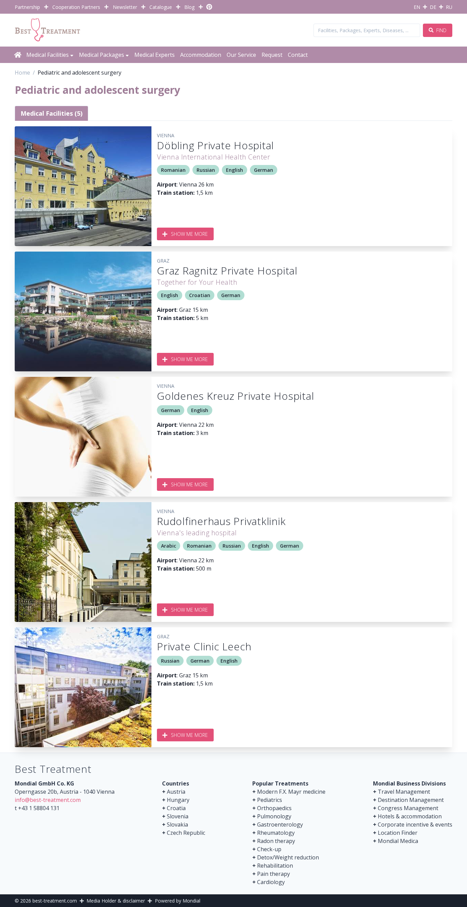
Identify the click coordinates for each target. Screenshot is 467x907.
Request (272, 55)
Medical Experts (154, 55)
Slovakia (177, 824)
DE (433, 7)
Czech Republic (186, 832)
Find (440, 30)
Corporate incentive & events (415, 824)
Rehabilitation (275, 865)
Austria (176, 791)
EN (417, 7)
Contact (298, 55)
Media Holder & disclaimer (115, 900)
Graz (163, 260)
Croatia (176, 808)
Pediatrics (269, 800)
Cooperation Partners (76, 7)
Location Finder (397, 832)
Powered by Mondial (177, 900)
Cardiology (271, 882)
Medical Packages (101, 55)
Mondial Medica (398, 841)
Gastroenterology (280, 824)
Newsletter (125, 7)
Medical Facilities (47, 55)
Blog (189, 7)
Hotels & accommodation (410, 816)
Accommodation (200, 55)
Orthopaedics (274, 808)
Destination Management (411, 800)
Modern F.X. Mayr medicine (291, 791)
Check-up (269, 849)
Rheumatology (276, 832)
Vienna (165, 135)
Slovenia (177, 816)
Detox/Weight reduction (288, 857)
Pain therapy (273, 874)
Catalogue (160, 7)
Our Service (241, 55)
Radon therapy (276, 841)
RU (449, 7)
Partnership (27, 7)
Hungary (178, 800)
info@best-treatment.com (48, 800)
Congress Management (408, 808)
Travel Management (404, 791)
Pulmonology (274, 816)
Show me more (189, 234)
